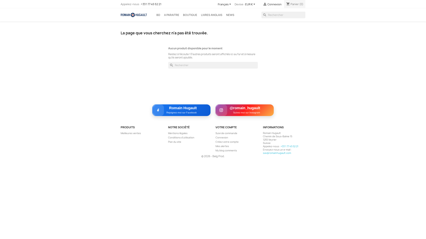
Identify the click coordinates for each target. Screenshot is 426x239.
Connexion (221, 137)
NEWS (230, 15)
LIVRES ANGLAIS (211, 15)
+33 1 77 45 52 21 (151, 4)
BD (158, 15)
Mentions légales (178, 133)
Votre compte (226, 127)
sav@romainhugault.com (277, 153)
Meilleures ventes (131, 133)
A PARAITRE (171, 15)
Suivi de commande (226, 133)
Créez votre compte (227, 141)
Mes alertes (222, 146)
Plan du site (174, 141)
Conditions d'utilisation (181, 137)
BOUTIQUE (190, 15)
